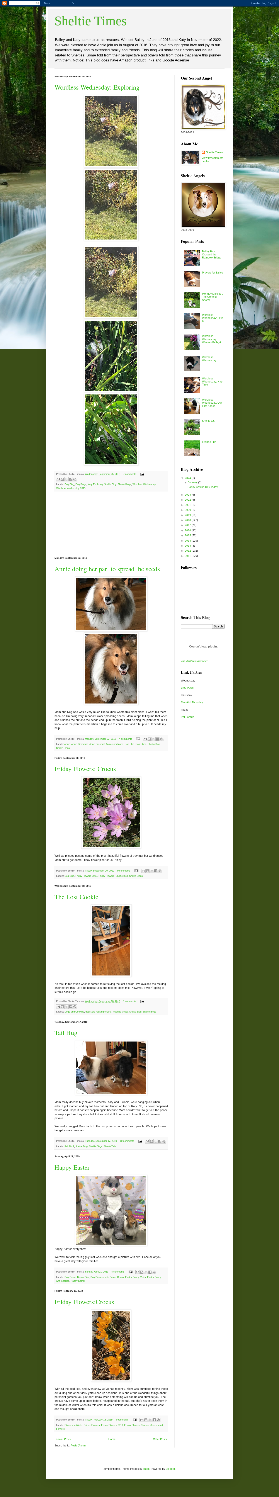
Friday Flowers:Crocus (84, 1301)
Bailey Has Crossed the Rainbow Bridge (211, 254)
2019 (188, 515)
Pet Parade (187, 717)
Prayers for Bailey (212, 272)
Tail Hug (65, 1032)
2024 (188, 478)
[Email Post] (141, 474)
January (193, 482)
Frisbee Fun (209, 441)
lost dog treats (120, 1011)
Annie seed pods (114, 744)
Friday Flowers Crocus (136, 1425)
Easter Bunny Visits (135, 1277)
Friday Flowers (92, 1425)
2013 (188, 545)
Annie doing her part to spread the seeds (107, 568)
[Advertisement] (111, 524)
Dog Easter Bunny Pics (77, 1277)
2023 (188, 494)
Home (112, 1439)
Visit (194, 661)
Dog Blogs (80, 484)
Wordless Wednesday (144, 484)
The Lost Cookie (76, 896)
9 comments (123, 870)
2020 (188, 509)
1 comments (129, 1001)
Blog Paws (187, 687)
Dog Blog (69, 484)
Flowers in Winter (74, 1425)
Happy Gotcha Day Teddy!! (203, 487)
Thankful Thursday (192, 702)
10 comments (127, 1141)
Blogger (170, 1468)
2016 (188, 530)
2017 (188, 525)
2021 (188, 504)
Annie (67, 744)
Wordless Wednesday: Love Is (212, 318)
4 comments (125, 738)
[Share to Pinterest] (75, 479)
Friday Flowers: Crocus (85, 768)
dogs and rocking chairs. (98, 1011)
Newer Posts (63, 1439)
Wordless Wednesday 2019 (70, 488)
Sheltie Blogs (124, 484)
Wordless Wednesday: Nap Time (212, 381)
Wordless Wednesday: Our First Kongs (212, 403)
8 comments (117, 1271)
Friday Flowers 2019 (112, 1425)
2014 (188, 540)
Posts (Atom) (78, 1445)
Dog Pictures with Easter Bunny (107, 1277)
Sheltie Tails (110, 1146)
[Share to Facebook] (70, 479)
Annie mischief (97, 744)
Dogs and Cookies (74, 1011)
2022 (188, 499)
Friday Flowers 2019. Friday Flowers (94, 876)
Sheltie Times (90, 21)
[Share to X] (66, 479)
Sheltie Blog (110, 484)
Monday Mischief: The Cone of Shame (212, 297)
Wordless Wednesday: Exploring (97, 87)
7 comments (129, 474)
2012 (188, 550)
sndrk (146, 1468)
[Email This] (58, 479)
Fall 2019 (69, 1146)
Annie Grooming (79, 744)
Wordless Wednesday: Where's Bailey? (211, 339)
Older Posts (160, 1439)
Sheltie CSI (208, 420)
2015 (188, 535)
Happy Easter (72, 1167)
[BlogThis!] (62, 479)
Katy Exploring (95, 484)
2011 (188, 555)
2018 (188, 520)
